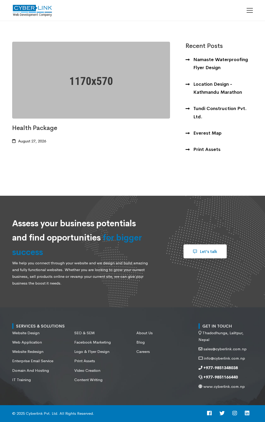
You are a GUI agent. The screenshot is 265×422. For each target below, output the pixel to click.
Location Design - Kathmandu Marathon (217, 88)
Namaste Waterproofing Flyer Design (220, 63)
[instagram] (234, 413)
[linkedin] (247, 413)
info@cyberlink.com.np (224, 358)
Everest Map (207, 133)
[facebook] (209, 413)
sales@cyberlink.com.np (225, 348)
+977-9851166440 (220, 377)
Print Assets (206, 149)
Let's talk (208, 251)
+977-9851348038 (220, 367)
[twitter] (222, 413)
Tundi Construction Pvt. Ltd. (220, 112)
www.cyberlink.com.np (223, 386)
